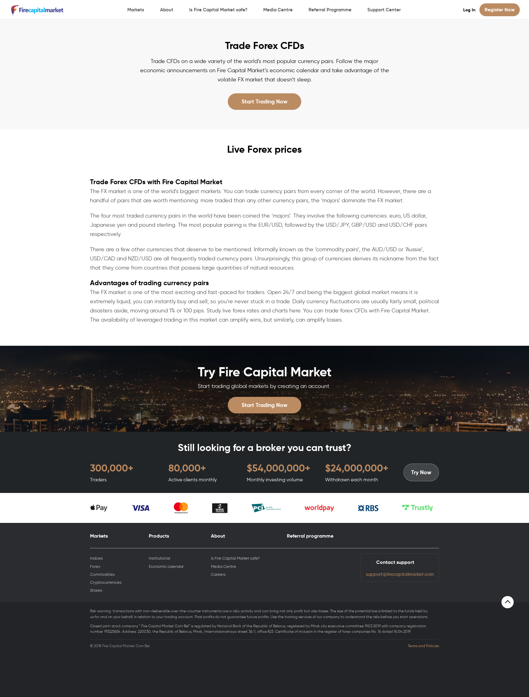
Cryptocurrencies (106, 582)
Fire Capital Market (37, 10)
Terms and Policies (423, 646)
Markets (135, 10)
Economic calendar (166, 566)
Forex (95, 566)
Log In (469, 10)
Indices (96, 558)
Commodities (102, 574)
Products (159, 536)
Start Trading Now (264, 101)
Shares (96, 590)
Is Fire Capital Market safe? (218, 10)
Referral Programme (330, 10)
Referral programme (310, 536)
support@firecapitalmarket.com (400, 574)
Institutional (159, 558)
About (166, 10)
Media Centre (278, 10)
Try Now (421, 472)
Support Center (384, 10)
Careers (218, 574)
